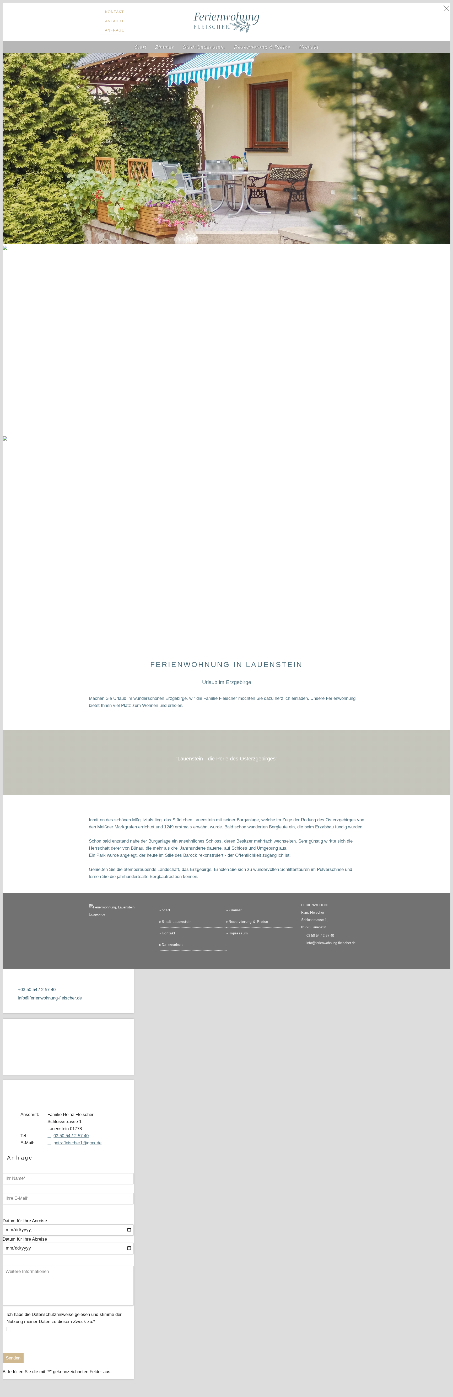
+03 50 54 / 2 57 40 (37, 989)
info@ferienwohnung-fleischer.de (330, 943)
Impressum (238, 933)
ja (14, 1328)
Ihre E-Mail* (29, 1157)
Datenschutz (173, 945)
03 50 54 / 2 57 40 (320, 936)
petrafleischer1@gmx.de (77, 1142)
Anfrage (114, 30)
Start (166, 910)
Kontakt (114, 12)
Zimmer (235, 910)
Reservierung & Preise (248, 922)
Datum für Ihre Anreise (25, 1220)
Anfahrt (114, 21)
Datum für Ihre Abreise (25, 1239)
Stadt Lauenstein (177, 922)
